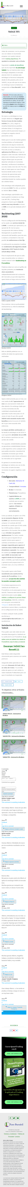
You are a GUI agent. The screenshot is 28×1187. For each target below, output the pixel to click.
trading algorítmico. (12, 59)
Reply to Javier (9, 941)
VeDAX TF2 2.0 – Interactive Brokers (14, 707)
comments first (6, 776)
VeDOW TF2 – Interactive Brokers (14, 729)
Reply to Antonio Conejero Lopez (14, 829)
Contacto (17, 1136)
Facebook (4, 822)
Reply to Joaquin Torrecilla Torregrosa (15, 1008)
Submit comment (8, 794)
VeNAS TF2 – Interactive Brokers (14, 749)
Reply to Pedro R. (9, 902)
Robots (14, 27)
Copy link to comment (8, 826)
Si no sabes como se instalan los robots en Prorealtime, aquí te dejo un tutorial (14, 639)
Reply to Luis (8, 974)
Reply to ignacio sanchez (12, 862)
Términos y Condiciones (10, 1134)
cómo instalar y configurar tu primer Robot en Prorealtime (14, 597)
